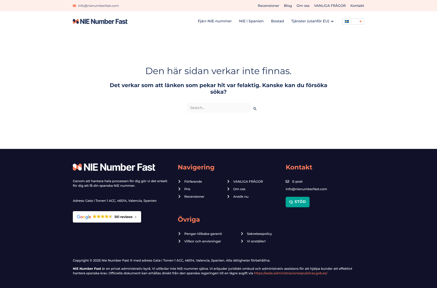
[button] (353, 21)
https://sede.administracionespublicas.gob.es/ (291, 273)
